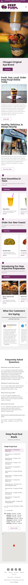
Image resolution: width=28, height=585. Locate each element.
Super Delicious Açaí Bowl (18, 371)
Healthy (8, 397)
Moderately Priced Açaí (6, 377)
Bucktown (14, 406)
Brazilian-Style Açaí (5, 376)
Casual (10, 398)
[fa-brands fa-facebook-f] (8, 569)
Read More (6, 344)
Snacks (2, 400)
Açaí (16, 389)
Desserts (20, 397)
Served (2, 387)
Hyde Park (17, 408)
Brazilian (10, 395)
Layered (20, 387)
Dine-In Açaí (15, 377)
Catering (8, 400)
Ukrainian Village (5, 408)
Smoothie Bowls (16, 379)
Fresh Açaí (10, 373)
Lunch (18, 395)
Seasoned (12, 387)
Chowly (16, 582)
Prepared (7, 387)
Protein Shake (10, 389)
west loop (19, 419)
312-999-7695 (10, 510)
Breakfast (14, 395)
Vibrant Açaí (16, 373)
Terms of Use (10, 577)
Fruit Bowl (3, 379)
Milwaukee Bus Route (6, 409)
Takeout (3, 398)
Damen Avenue (14, 409)
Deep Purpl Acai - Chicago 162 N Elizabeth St (12, 497)
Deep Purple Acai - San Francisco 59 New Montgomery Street (13, 484)
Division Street (10, 411)
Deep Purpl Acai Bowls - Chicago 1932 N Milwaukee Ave (13, 502)
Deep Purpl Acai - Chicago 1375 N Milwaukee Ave (12, 459)
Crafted (16, 387)
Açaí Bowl (8, 370)
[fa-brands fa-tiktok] (16, 569)
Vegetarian (3, 397)
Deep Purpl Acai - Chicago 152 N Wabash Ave (12, 480)
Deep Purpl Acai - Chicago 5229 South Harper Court (13, 476)
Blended (22, 385)
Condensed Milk (14, 370)
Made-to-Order (12, 385)
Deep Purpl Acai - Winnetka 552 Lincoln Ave (12, 450)
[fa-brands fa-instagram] (12, 569)
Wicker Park (9, 406)
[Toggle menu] (26, 7)
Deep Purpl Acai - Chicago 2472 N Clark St (12, 454)
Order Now (7, 189)
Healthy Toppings (7, 371)
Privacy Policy (17, 577)
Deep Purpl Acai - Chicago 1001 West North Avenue (13, 493)
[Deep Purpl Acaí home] (9, 7)
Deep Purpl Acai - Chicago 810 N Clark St (13, 489)
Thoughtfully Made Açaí (14, 374)
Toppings (15, 398)
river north (16, 420)
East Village (12, 408)
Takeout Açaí (21, 377)
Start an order (14, 528)
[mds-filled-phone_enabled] (20, 569)
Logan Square (20, 406)
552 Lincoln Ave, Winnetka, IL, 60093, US (14, 506)
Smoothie (8, 379)
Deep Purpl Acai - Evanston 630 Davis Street (13, 472)
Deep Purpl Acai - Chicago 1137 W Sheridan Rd (13, 463)
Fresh (7, 385)
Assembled (3, 389)
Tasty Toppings (13, 376)
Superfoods (20, 398)
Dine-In (7, 398)
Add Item (5, 213)
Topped (17, 385)
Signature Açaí (4, 373)
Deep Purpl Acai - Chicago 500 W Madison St (12, 467)
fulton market (4, 420)
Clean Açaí (20, 376)
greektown (10, 420)
